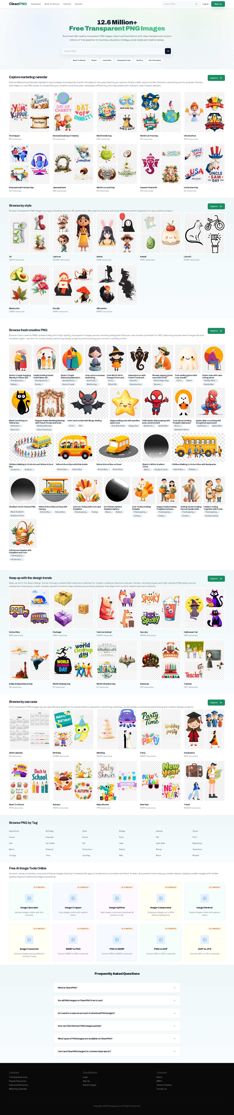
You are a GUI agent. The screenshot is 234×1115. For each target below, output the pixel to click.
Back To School (79, 60)
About (159, 1077)
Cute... (111, 380)
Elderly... (14, 384)
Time (48, 855)
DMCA (159, 1081)
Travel (187, 804)
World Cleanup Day (61, 684)
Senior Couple (68, 384)
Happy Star (133, 426)
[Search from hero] (168, 51)
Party (142, 753)
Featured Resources (18, 1085)
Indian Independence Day (20, 684)
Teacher (67, 4)
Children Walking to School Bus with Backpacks (194, 464)
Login (85, 1077)
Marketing (197, 843)
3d (10, 257)
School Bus (77, 469)
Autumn (78, 4)
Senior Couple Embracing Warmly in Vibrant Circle (70, 377)
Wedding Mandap (44, 426)
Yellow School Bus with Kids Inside (72, 464)
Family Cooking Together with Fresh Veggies (213, 509)
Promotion (87, 849)
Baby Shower (103, 804)
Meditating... (92, 384)
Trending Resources (18, 1077)
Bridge (122, 831)
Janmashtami (59, 187)
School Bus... (62, 469)
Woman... (158, 384)
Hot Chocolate (155, 60)
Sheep (159, 849)
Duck (121, 837)
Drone (85, 837)
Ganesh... (134, 380)
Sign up (218, 4)
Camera (159, 831)
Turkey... (137, 516)
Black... (147, 469)
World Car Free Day (149, 136)
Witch (158, 855)
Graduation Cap (124, 60)
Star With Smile (118, 426)
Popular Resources (17, 1081)
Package (57, 632)
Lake (121, 843)
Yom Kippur (14, 136)
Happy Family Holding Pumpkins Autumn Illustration (166, 509)
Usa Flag (86, 855)
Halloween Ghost (181, 429)
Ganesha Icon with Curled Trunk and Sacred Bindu (137, 377)
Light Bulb (160, 843)
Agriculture (14, 831)
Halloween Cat (191, 632)
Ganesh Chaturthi (148, 187)
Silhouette (102, 308)
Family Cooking (211, 516)
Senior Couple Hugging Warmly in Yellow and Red (20, 377)
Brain (84, 831)
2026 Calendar (16, 753)
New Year (144, 804)
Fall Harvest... (16, 559)
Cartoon (57, 257)
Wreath (196, 855)
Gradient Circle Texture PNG (22, 507)
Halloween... (16, 426)
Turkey (95, 512)
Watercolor (14, 308)
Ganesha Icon (136, 384)
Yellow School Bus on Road (108, 464)
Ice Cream (50, 843)
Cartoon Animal (104, 632)
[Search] (196, 4)
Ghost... (177, 426)
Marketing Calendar (18, 1089)
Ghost (189, 380)
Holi (10, 843)
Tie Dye (12, 855)
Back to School (52, 4)
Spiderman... (149, 426)
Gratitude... (92, 380)
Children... (29, 469)
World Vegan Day (161, 380)
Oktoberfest (190, 136)
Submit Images (89, 1085)
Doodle (56, 308)
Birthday (57, 753)
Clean (18, 4)
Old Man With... (210, 380)
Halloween (36, 4)
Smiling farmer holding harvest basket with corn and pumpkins (191, 509)
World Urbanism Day (106, 684)
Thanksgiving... (81, 512)
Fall (157, 837)
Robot (122, 849)
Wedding (101, 753)
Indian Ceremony (44, 429)
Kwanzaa (144, 684)
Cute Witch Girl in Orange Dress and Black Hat (115, 377)
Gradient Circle (161, 469)
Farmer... (186, 516)
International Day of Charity (66, 136)
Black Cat (15, 429)
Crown (12, 837)
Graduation (189, 753)
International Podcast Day (21, 187)
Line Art (187, 257)
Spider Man (163, 426)
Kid (83, 843)
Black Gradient (17, 512)
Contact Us (162, 1089)
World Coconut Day (106, 187)
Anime (100, 257)
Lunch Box (107, 60)
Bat (80, 426)
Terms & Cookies (164, 1085)
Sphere (119, 512)
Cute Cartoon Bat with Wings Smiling (84, 421)
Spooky (144, 632)
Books (94, 60)
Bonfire (139, 60)
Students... (16, 469)
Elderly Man (209, 384)
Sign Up (86, 1081)
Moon (11, 849)
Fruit (195, 837)
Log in (206, 4)
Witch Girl (112, 384)
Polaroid (49, 849)
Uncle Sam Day (191, 187)
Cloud (195, 831)
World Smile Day (104, 136)
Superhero (197, 849)
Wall (121, 855)
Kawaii (143, 257)
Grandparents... (17, 380)
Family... (38, 384)
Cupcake (50, 837)
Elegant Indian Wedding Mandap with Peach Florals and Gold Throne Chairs (50, 423)
